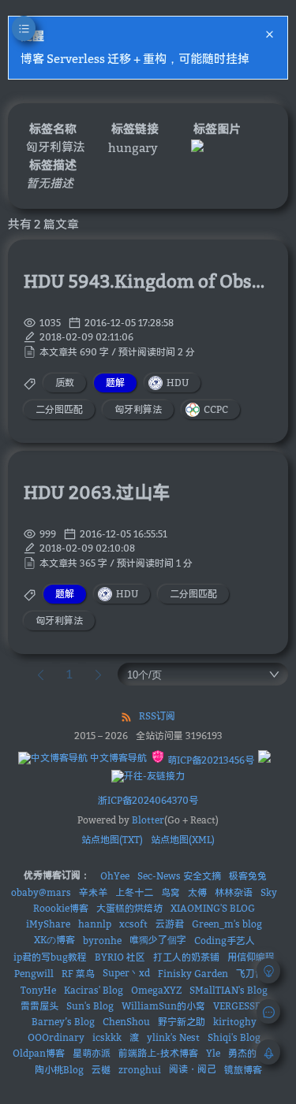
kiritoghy (235, 1022)
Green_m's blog (227, 924)
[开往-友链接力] (148, 776)
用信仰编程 (251, 957)
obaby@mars (41, 892)
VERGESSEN (240, 1006)
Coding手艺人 (224, 940)
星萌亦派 (92, 1053)
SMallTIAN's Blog (228, 990)
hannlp (94, 924)
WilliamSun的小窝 (163, 1006)
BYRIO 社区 (120, 957)
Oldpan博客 (39, 1053)
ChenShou (126, 1022)
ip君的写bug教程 (50, 957)
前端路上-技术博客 (158, 1053)
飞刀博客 (255, 973)
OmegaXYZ (156, 990)
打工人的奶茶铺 (186, 957)
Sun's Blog (90, 1006)
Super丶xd (126, 973)
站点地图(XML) (183, 840)
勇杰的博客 (251, 1053)
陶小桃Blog (59, 1070)
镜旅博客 (243, 1070)
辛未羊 (93, 892)
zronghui (139, 1070)
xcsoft (133, 924)
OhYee (114, 876)
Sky (268, 892)
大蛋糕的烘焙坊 (129, 908)
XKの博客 (54, 940)
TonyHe (38, 990)
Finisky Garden (193, 973)
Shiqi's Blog (234, 1037)
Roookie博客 (60, 908)
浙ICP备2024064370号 (148, 800)
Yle (213, 1053)
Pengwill (34, 973)
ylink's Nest (173, 1037)
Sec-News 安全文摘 (179, 876)
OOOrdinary (56, 1037)
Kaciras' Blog (93, 990)
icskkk (107, 1037)
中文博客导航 (117, 758)
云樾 (101, 1070)
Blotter (148, 820)
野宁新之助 (181, 1022)
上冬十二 (134, 892)
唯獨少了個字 (157, 940)
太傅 (197, 892)
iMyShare (48, 924)
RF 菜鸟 (78, 973)
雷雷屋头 (39, 1006)
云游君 (169, 924)
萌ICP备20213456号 (209, 760)
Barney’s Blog (63, 1022)
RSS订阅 (157, 716)
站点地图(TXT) (112, 840)
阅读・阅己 (192, 1069)
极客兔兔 (248, 876)
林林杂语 (234, 892)
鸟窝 (170, 892)
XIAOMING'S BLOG (212, 908)
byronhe (102, 940)
